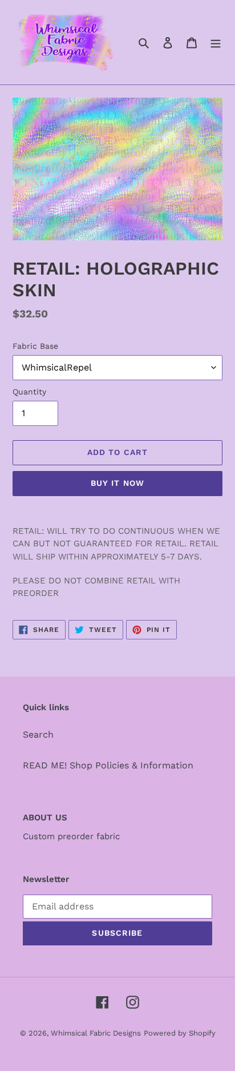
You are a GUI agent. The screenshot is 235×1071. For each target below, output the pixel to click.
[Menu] (216, 42)
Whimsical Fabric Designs (96, 1033)
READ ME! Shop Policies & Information (108, 765)
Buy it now (117, 483)
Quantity (29, 391)
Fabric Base (35, 346)
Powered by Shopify (180, 1033)
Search (38, 734)
